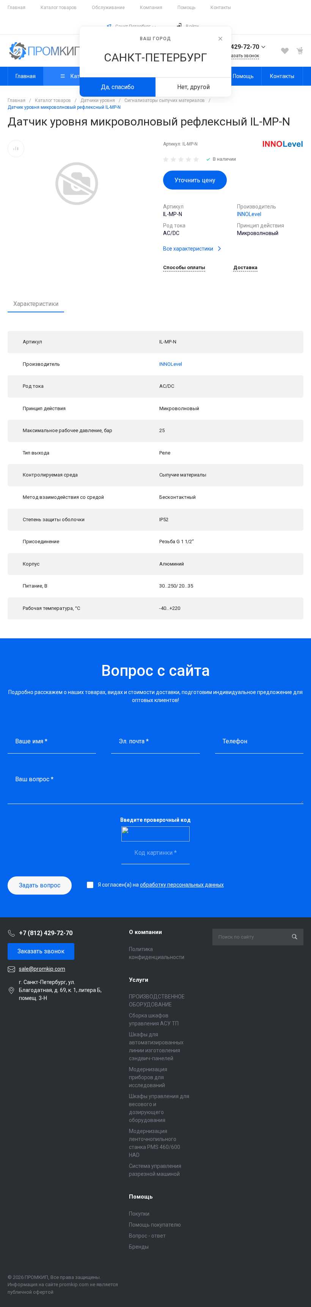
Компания (151, 7)
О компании (145, 932)
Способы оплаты (184, 267)
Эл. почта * (134, 741)
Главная (16, 7)
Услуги (138, 979)
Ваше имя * (31, 741)
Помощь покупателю (155, 1225)
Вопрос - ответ (147, 1236)
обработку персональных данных (182, 885)
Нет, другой (193, 87)
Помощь (186, 7)
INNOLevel (249, 214)
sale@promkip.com (42, 969)
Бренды (139, 1247)
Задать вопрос (39, 885)
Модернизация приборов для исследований (148, 1077)
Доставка (245, 267)
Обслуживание (108, 7)
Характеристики (35, 303)
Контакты (220, 7)
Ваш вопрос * (34, 779)
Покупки (139, 1214)
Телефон (235, 741)
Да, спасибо (117, 87)
